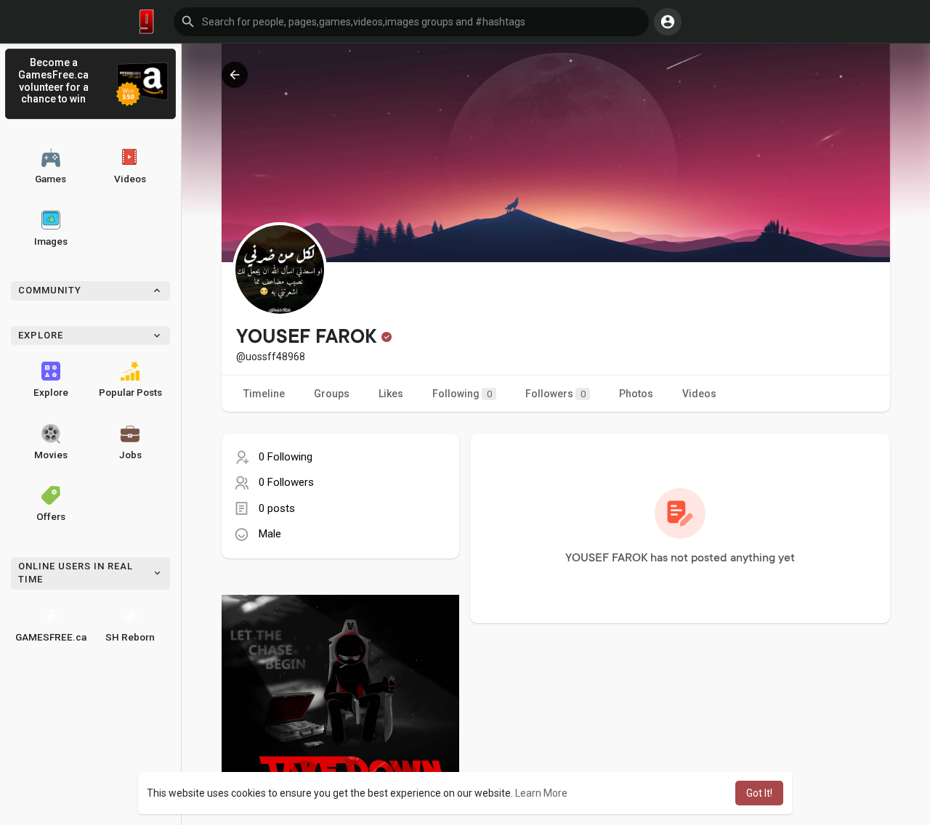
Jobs (130, 454)
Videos (130, 178)
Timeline (264, 393)
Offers (50, 516)
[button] (411, 21)
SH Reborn (130, 637)
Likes (391, 393)
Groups (331, 393)
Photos (636, 393)
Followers (555, 393)
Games (50, 178)
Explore (50, 392)
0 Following (285, 456)
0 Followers (286, 482)
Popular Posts (130, 392)
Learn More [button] (541, 793)
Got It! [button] (759, 793)
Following (462, 393)
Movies (51, 454)
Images (51, 241)
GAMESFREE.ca (50, 637)
